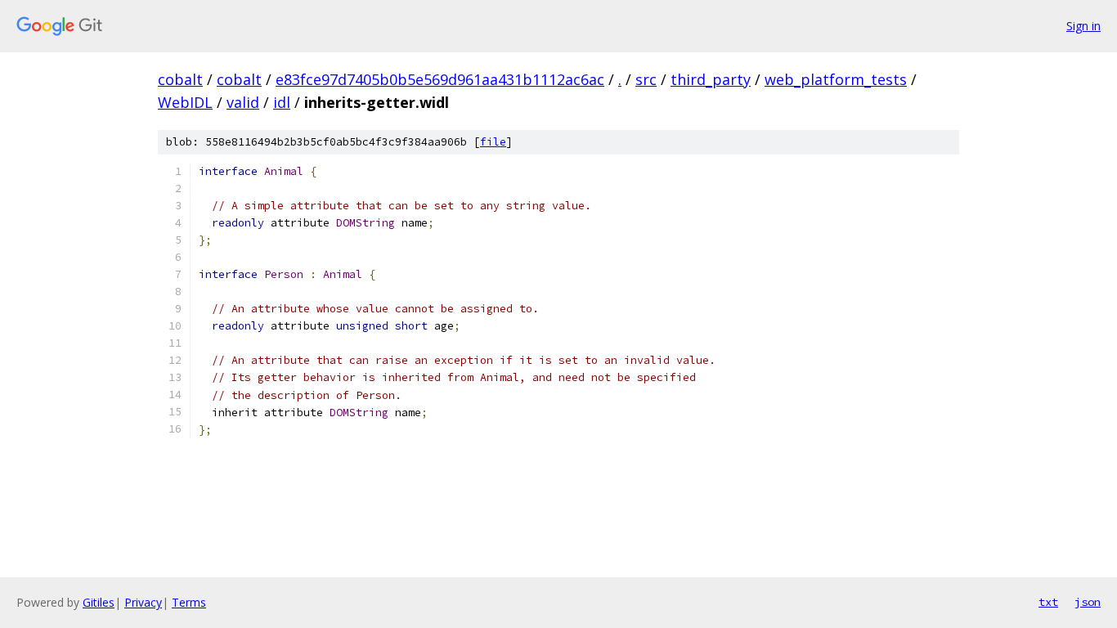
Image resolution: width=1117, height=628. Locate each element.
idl (281, 102)
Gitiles (98, 602)
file (493, 142)
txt (1048, 601)
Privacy (143, 602)
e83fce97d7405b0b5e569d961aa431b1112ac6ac (440, 79)
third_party (711, 79)
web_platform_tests (836, 79)
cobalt (180, 79)
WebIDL (185, 102)
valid (243, 102)
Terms (189, 602)
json (1087, 601)
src (646, 79)
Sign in (1083, 26)
